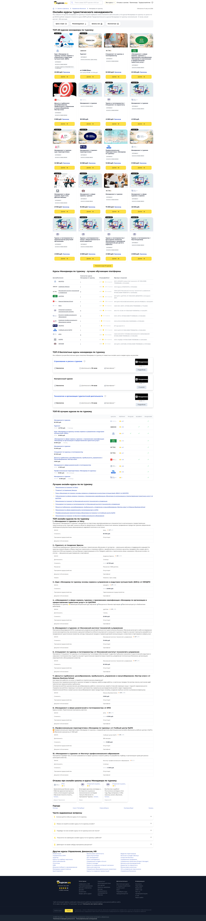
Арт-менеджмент (92, 857)
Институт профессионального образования (68, 316)
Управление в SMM (59, 855)
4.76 (113, 609)
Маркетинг (101, 881)
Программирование (86, 886)
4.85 (119, 556)
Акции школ (121, 888)
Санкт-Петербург (78, 808)
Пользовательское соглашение (86, 918)
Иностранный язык (104, 883)
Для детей (101, 885)
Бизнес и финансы (85, 888)
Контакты (138, 884)
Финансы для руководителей (130, 863)
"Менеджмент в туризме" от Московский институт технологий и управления (81, 501)
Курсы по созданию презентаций (98, 871)
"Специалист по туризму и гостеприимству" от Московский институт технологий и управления (87, 504)
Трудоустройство (144, 2)
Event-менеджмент (93, 859)
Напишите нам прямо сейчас (93, 904)
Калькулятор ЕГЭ (122, 893)
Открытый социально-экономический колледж (66, 310)
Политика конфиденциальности (64, 918)
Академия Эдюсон (64, 286)
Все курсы (109, 2)
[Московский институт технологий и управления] (113, 447)
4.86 (110, 712)
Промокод (66, 72)
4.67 (111, 530)
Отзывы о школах (123, 2)
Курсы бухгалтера (93, 855)
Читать (56, 797)
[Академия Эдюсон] (113, 427)
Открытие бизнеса (127, 857)
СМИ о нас (138, 890)
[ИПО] (113, 466)
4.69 (122, 692)
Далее (63, 77)
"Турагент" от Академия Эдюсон (66, 490)
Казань (151, 808)
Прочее (100, 895)
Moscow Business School (66, 301)
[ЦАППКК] (113, 440)
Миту (60, 305)
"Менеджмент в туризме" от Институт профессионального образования (79, 516)
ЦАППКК (61, 296)
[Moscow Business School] (113, 459)
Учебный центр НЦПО (65, 330)
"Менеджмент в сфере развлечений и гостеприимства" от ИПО (76, 510)
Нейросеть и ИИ (84, 884)
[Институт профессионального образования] (113, 477)
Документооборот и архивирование (65, 867)
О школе (141, 387)
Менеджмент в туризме (62, 420)
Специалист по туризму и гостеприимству (68, 452)
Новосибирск (104, 808)
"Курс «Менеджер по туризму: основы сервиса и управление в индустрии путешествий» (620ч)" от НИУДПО (92, 493)
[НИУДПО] (113, 433)
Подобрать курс (122, 891)
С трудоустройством (123, 886)
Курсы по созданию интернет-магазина (100, 865)
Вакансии (138, 888)
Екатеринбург (128, 808)
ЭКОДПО (61, 325)
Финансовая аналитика (128, 867)
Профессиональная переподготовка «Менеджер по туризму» (75, 471)
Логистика (56, 863)
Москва (55, 808)
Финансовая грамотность (95, 853)
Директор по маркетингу (129, 865)
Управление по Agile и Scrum (96, 861)
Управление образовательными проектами (101, 869)
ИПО (60, 334)
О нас (137, 895)
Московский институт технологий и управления (69, 291)
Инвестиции (57, 853)
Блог (118, 890)
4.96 (121, 734)
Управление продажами (129, 859)
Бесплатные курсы (123, 884)
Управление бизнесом (128, 871)
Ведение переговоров (128, 853)
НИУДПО (61, 281)
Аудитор (55, 857)
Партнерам (139, 886)
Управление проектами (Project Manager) (134, 861)
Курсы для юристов (93, 867)
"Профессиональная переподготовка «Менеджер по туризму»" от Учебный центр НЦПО (85, 513)
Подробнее (141, 370)
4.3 (142, 366)
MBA (54, 865)
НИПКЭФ (61, 343)
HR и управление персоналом (131, 869)
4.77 (113, 585)
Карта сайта (139, 897)
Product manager (92, 863)
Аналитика (82, 891)
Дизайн (81, 890)
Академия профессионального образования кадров (68, 321)
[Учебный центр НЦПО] (113, 471)
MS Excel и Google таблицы (130, 855)
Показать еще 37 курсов (103, 266)
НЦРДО (61, 339)
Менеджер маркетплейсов (62, 869)
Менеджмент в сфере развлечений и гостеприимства (72, 465)
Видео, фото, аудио (85, 893)
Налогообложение (59, 861)
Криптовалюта (58, 871)
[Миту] (113, 421)
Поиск (69, 910)
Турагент (57, 426)
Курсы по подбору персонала (63, 859)
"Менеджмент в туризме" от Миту (66, 487)
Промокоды (134, 2)
